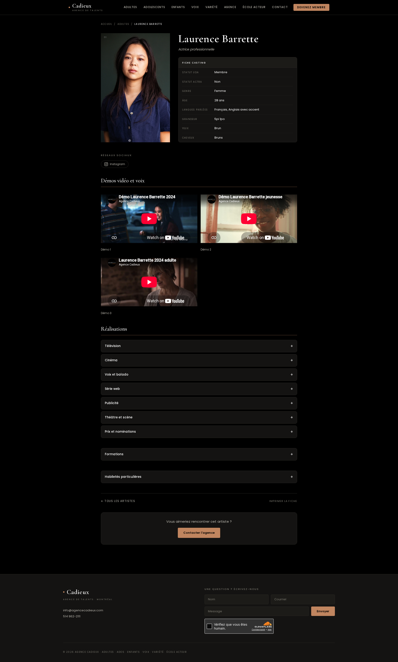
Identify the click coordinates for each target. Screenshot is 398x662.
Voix (195, 7)
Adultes (130, 7)
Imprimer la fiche (283, 501)
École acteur (254, 7)
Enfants (178, 7)
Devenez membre (311, 7)
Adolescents (154, 7)
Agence (230, 7)
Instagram (117, 164)
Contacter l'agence (199, 533)
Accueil (106, 24)
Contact (280, 7)
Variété (211, 7)
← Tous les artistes (118, 501)
